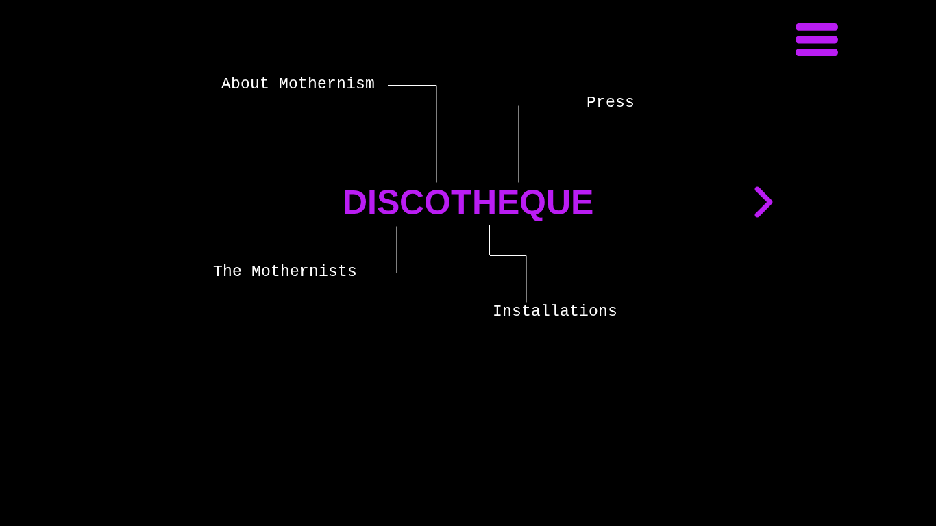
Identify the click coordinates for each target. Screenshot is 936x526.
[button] (817, 39)
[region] (271, 339)
